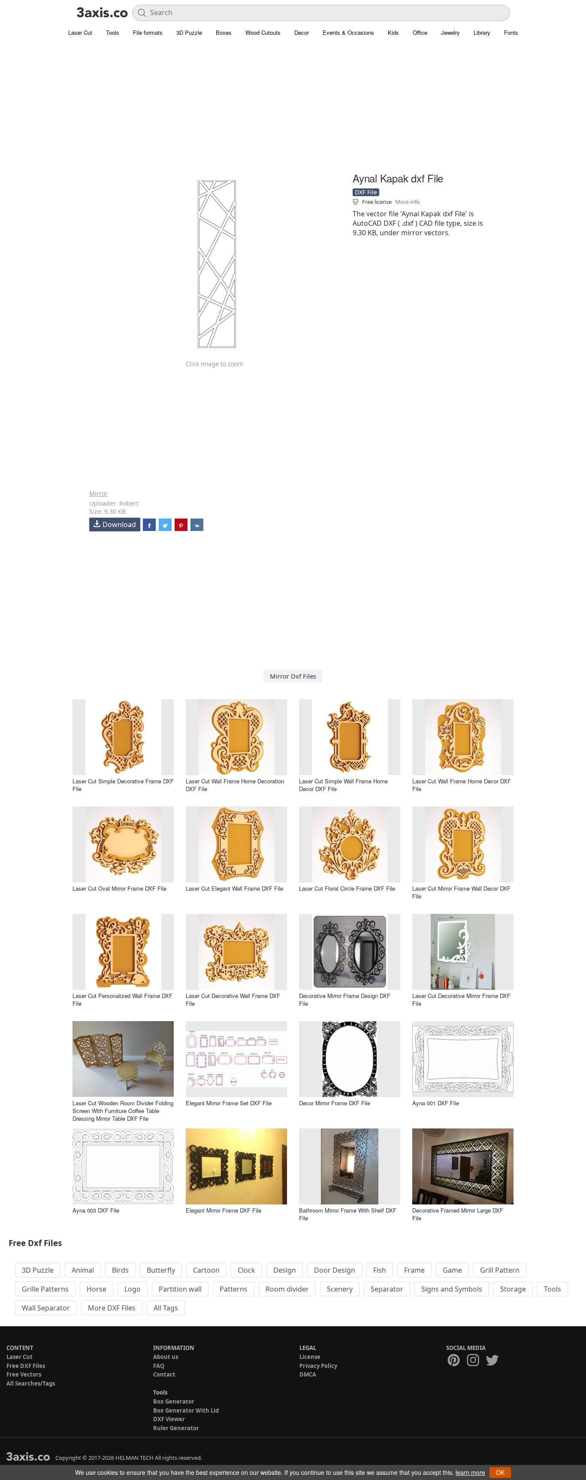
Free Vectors (23, 1374)
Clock (246, 1270)
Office (420, 32)
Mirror (98, 493)
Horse (96, 1289)
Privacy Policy (318, 1366)
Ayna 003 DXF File (95, 1210)
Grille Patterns (45, 1289)
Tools (112, 32)
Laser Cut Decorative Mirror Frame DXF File (461, 999)
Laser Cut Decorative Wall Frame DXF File (233, 999)
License (309, 1357)
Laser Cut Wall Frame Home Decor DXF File (461, 785)
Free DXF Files (25, 1366)
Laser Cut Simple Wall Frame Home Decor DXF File (343, 785)
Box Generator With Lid (186, 1410)
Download (119, 524)
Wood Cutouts (263, 32)
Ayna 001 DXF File (435, 1103)
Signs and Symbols (451, 1289)
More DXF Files (112, 1308)
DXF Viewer (169, 1419)
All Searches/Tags (30, 1383)
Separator (387, 1289)
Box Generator (173, 1401)
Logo (132, 1289)
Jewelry (450, 32)
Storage (513, 1289)
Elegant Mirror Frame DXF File (223, 1210)
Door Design (334, 1270)
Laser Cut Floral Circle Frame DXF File (347, 888)
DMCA (307, 1374)
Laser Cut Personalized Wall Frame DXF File (122, 999)
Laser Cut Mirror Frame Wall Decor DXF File (461, 892)
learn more (470, 1472)
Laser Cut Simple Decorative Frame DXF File (123, 785)
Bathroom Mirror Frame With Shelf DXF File (347, 1214)
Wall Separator (46, 1308)
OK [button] (500, 1472)
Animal (83, 1270)
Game (452, 1270)
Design (284, 1270)
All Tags (166, 1308)
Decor (301, 32)
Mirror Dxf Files (293, 676)
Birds (120, 1270)
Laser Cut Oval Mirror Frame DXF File (119, 888)
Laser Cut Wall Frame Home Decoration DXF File (235, 785)
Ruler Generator (176, 1428)
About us (165, 1357)
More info (407, 202)
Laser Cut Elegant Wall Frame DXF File (234, 888)
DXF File (366, 192)
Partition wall (180, 1289)
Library (482, 32)
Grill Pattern (500, 1270)
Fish (379, 1270)
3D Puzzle (189, 32)
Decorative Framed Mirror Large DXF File (457, 1214)
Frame (414, 1270)
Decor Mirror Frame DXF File (334, 1103)
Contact (164, 1374)
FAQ (158, 1366)
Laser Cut (80, 32)
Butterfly (161, 1270)
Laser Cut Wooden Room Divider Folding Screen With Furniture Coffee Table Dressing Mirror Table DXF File (122, 1110)
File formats (148, 32)
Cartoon (206, 1270)
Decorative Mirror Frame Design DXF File (344, 999)
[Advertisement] (293, 109)
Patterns (234, 1289)
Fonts (511, 32)
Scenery (340, 1289)
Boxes (224, 32)
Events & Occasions (348, 32)
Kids (393, 32)
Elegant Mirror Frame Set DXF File (229, 1103)
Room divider (287, 1289)
